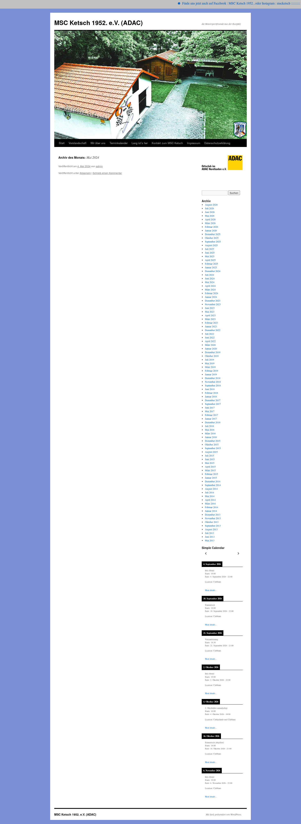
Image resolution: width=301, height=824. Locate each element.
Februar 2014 (211, 507)
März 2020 (210, 344)
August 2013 (211, 529)
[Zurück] (206, 553)
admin (99, 166)
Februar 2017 (211, 415)
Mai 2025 (209, 256)
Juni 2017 (210, 407)
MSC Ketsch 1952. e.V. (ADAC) (98, 22)
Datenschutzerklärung (217, 143)
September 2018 (213, 385)
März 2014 (210, 503)
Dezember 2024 (212, 271)
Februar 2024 (211, 293)
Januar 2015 (211, 477)
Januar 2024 (211, 296)
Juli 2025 (209, 248)
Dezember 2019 (212, 352)
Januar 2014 (211, 510)
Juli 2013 (209, 533)
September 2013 (213, 525)
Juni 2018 (210, 389)
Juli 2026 (209, 208)
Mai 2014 (209, 496)
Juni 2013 (210, 536)
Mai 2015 (209, 462)
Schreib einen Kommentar (107, 173)
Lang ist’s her (140, 143)
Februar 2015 (211, 474)
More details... (211, 590)
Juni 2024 (210, 278)
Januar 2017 (211, 418)
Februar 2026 (211, 226)
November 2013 (213, 518)
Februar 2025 (211, 263)
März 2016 (210, 433)
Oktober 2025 (211, 237)
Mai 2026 (209, 215)
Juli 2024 (209, 274)
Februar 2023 (211, 322)
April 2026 (210, 219)
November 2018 (213, 381)
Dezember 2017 (212, 400)
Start (61, 143)
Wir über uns (98, 143)
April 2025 (210, 260)
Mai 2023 (209, 311)
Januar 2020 (211, 348)
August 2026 (211, 204)
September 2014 (213, 485)
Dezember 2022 (212, 330)
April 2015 (210, 466)
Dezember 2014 (212, 481)
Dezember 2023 (212, 300)
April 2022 (210, 341)
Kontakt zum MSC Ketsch (167, 143)
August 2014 (211, 488)
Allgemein (85, 173)
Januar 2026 (211, 230)
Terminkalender (119, 143)
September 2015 (213, 448)
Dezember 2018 (212, 378)
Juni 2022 (210, 337)
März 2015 (210, 470)
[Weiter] (238, 553)
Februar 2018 (211, 392)
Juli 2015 (209, 455)
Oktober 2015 (211, 444)
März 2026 (210, 223)
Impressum (193, 143)
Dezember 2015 (212, 440)
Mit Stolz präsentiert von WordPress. (224, 814)
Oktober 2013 (211, 522)
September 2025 (213, 241)
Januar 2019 (211, 374)
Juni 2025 (210, 252)
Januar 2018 (211, 396)
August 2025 (211, 245)
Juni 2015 (210, 459)
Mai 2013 (209, 540)
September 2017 (213, 403)
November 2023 (213, 304)
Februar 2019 (211, 370)
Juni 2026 (210, 212)
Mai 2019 (209, 363)
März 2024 (210, 289)
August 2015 (211, 451)
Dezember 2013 (212, 514)
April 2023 (210, 315)
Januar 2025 (211, 267)
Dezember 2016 (212, 422)
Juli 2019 (209, 359)
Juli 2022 (209, 333)
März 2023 (210, 319)
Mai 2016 (209, 429)
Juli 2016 (209, 426)
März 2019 (210, 367)
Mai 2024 (209, 282)
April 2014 (210, 499)
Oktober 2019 (211, 355)
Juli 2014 (209, 492)
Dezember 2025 (212, 234)
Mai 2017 (209, 411)
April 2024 (210, 285)
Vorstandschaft (77, 143)
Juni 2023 (210, 308)
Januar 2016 (211, 437)
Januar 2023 (211, 326)
